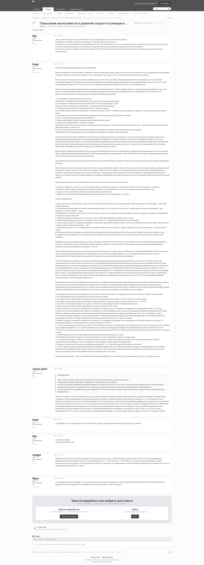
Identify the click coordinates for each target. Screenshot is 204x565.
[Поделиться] (170, 36)
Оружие (59, 13)
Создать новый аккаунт (69, 516)
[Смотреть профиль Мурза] (36, 481)
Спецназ (110, 13)
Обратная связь (107, 557)
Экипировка (69, 13)
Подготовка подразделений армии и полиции (69, 26)
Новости (35, 13)
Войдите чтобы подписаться (146, 23)
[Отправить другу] (37, 536)
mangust (37, 455)
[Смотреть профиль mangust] (36, 457)
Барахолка (100, 13)
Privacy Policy (95, 557)
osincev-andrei (40, 369)
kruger (36, 64)
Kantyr (36, 420)
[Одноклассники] (34, 536)
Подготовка (81, 13)
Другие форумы (123, 13)
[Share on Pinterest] (39, 536)
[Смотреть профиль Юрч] (35, 23)
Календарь (61, 9)
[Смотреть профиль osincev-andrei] (38, 371)
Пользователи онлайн (140, 13)
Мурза (36, 478)
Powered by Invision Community (102, 562)
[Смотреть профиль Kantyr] (35, 422)
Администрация (76, 9)
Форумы (48, 9)
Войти (135, 516)
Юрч (41, 26)
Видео (91, 13)
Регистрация (165, 3)
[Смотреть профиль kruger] (35, 66)
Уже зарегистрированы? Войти (145, 3)
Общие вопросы (47, 13)
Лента (37, 9)
